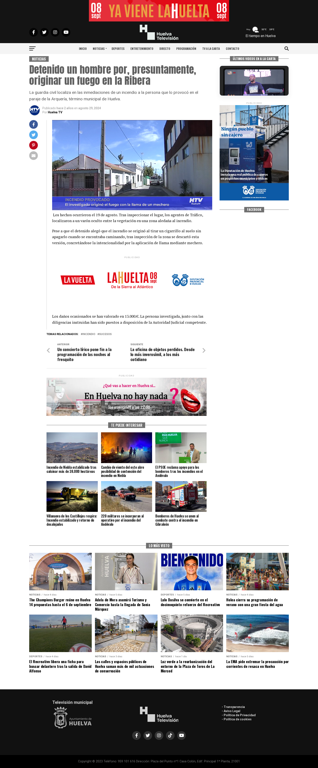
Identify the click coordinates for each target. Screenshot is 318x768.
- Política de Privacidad (239, 715)
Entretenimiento (141, 48)
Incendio (88, 334)
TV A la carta (211, 48)
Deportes (118, 48)
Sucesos (105, 334)
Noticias (98, 48)
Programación (186, 48)
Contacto (232, 48)
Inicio (83, 48)
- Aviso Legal (231, 711)
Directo (164, 48)
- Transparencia (233, 706)
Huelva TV (55, 112)
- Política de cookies (237, 719)
